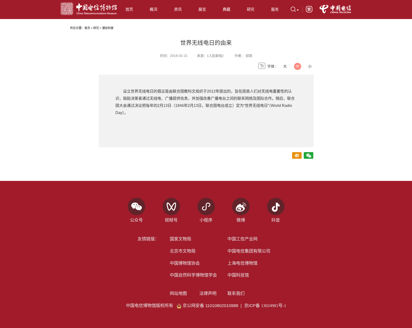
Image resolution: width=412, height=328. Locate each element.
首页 (129, 9)
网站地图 (178, 293)
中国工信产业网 (242, 239)
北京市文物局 (183, 251)
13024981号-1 (273, 305)
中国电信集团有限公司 (248, 251)
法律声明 (207, 293)
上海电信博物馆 (242, 263)
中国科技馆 (238, 275)
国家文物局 (180, 239)
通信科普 (107, 28)
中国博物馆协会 (185, 263)
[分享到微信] (308, 155)
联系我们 (236, 293)
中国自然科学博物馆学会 (193, 275)
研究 (96, 28)
